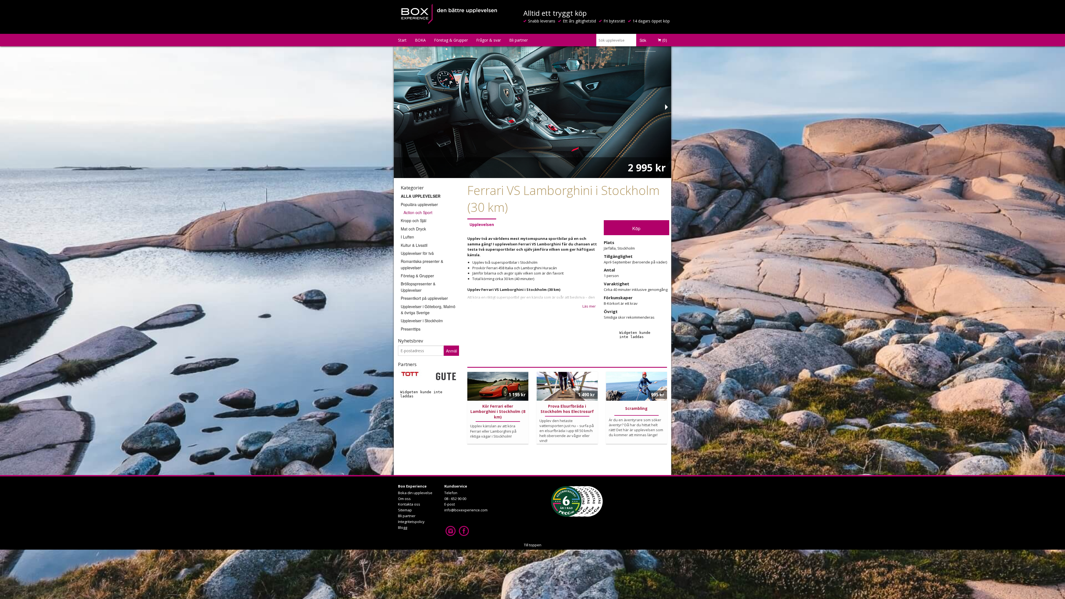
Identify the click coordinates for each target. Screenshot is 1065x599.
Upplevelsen (482, 224)
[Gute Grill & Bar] (446, 376)
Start (402, 40)
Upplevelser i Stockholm (422, 320)
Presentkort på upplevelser (424, 298)
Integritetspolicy (411, 521)
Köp (636, 228)
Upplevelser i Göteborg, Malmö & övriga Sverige (428, 309)
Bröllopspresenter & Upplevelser (418, 287)
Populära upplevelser (419, 204)
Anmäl (451, 351)
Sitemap (405, 509)
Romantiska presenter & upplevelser (422, 264)
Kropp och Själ (413, 220)
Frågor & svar (488, 40)
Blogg (402, 527)
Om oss (404, 498)
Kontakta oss (409, 504)
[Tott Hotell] (410, 373)
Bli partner (518, 40)
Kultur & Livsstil (414, 245)
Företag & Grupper (451, 40)
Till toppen (532, 544)
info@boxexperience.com (466, 509)
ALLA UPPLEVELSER (420, 196)
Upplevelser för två (417, 253)
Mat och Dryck (413, 229)
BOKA (420, 40)
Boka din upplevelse (415, 492)
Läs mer (589, 306)
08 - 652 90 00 (455, 498)
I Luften (407, 237)
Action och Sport (418, 212)
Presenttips (410, 329)
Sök (643, 40)
